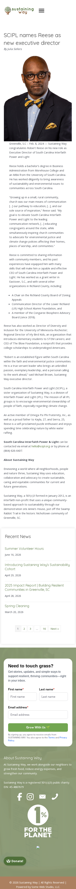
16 (44, 628)
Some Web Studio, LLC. (46, 887)
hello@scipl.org (41, 446)
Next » (55, 628)
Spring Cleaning (17, 606)
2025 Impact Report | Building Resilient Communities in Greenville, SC (34, 587)
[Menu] (41, 11)
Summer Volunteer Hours (24, 548)
